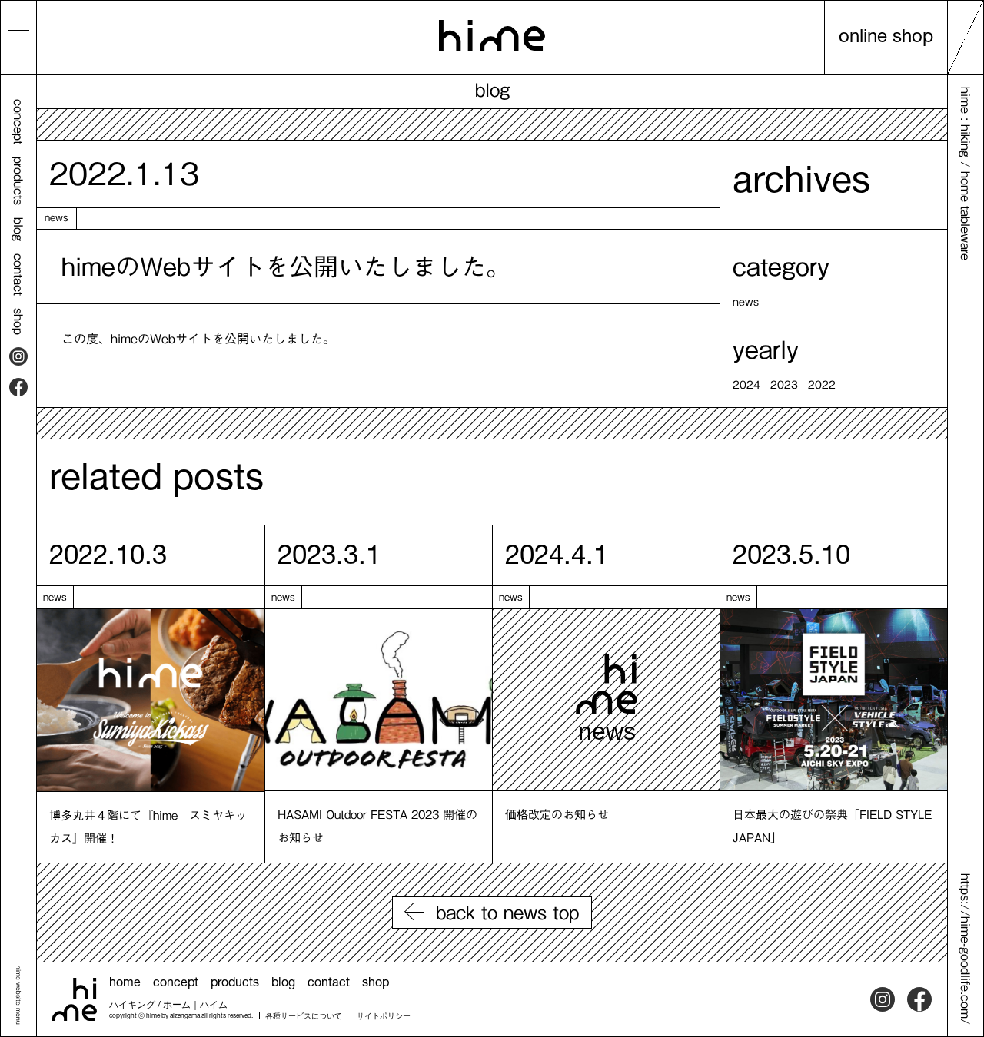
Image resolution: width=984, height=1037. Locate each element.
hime (492, 35)
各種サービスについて (303, 1017)
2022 (822, 384)
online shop (886, 38)
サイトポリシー (384, 1017)
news (56, 218)
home (125, 984)
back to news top (507, 912)
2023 (784, 384)
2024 (746, 384)
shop (18, 321)
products (18, 181)
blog (18, 229)
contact (18, 274)
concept (18, 121)
